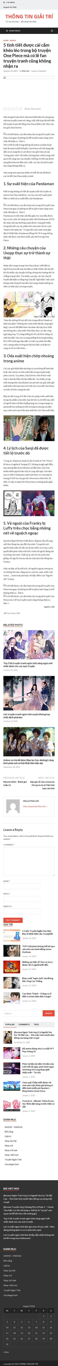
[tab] (9, 1024)
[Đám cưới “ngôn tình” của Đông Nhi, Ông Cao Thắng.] (11, 987)
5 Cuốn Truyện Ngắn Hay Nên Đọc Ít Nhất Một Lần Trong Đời (37, 932)
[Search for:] (29, 1013)
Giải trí (8, 1136)
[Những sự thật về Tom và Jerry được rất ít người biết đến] (11, 972)
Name (6, 881)
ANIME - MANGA (9, 40)
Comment (9, 845)
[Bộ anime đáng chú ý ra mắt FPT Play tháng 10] (11, 1058)
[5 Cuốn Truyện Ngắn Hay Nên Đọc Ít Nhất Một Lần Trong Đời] (11, 940)
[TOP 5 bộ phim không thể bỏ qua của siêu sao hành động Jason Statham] (11, 955)
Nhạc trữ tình (11, 1150)
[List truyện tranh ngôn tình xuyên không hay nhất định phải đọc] (29, 711)
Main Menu (14, 31)
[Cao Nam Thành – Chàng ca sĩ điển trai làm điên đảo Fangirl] (11, 1003)
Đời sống (9, 1131)
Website (7, 906)
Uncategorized (12, 1164)
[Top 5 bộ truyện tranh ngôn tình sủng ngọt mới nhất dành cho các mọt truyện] (29, 660)
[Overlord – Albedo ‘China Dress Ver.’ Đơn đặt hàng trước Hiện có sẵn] (11, 1110)
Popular (9, 1024)
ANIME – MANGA (13, 1127)
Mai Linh (25, 71)
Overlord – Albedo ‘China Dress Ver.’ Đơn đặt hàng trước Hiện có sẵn (38, 1104)
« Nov (6, 1352)
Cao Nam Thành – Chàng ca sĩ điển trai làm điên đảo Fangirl (36, 995)
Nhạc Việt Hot (11, 1155)
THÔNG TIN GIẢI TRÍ (29, 16)
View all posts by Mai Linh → (35, 806)
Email (7, 894)
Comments (24, 1024)
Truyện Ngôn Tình (13, 1159)
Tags (36, 1024)
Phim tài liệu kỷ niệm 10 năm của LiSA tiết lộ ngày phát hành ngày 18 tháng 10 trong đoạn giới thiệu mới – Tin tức (38, 1068)
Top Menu (10, 2)
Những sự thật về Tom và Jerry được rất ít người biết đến (37, 963)
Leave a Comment (38, 71)
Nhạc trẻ (9, 1145)
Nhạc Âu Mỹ (10, 1141)
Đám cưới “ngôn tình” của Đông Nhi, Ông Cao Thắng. (37, 979)
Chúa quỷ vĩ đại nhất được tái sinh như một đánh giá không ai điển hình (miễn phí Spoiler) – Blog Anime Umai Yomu (37, 1086)
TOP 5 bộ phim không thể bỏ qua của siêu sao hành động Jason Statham (38, 949)
